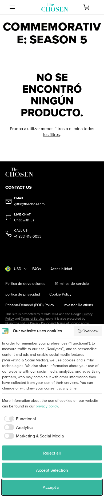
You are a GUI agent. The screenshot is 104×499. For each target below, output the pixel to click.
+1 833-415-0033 (28, 236)
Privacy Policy (40, 323)
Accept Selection (52, 470)
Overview (90, 331)
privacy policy (47, 406)
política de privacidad (22, 294)
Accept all (52, 487)
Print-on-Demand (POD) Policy (29, 305)
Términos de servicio (72, 283)
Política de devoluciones (25, 283)
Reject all (52, 453)
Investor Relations (78, 305)
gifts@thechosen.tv (29, 204)
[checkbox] (19, 418)
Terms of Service (33, 318)
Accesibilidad (61, 268)
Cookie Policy (60, 294)
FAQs (36, 268)
